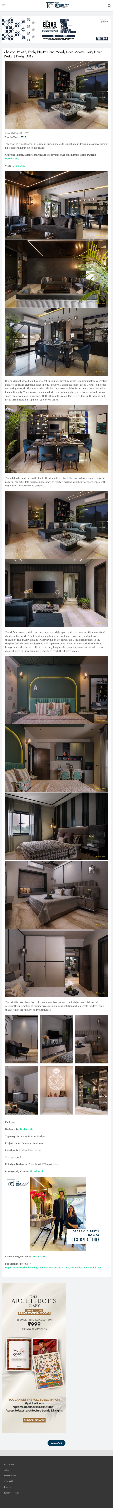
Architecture (9, 1464)
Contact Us (8, 1481)
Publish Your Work (11, 1492)
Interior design (10, 1475)
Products (7, 1487)
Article (6, 1470)
